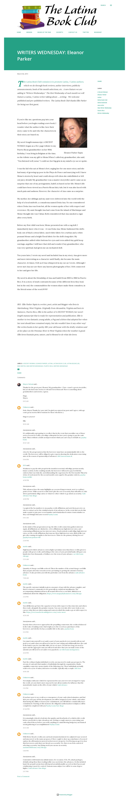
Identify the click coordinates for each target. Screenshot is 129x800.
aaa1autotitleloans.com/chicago (34, 747)
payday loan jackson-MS (32, 537)
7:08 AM (26, 578)
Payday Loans (53, 514)
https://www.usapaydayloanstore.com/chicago (64, 593)
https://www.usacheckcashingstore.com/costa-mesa (46, 612)
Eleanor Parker (102, 95)
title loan (78, 668)
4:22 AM (26, 728)
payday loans (69, 629)
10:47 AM (26, 443)
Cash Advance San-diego (37, 768)
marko (25, 546)
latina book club (102, 100)
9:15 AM (25, 401)
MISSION (29, 32)
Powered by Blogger (65, 795)
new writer (101, 105)
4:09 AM (26, 671)
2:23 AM (26, 559)
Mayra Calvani (28, 384)
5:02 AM (26, 518)
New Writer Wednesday (104, 108)
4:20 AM (26, 615)
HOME (19, 32)
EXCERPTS (59, 32)
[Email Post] (18, 370)
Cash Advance (62, 685)
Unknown (26, 407)
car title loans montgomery (69, 650)
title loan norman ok (64, 456)
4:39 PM (26, 480)
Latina (99, 97)
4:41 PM (26, 653)
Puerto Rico (101, 110)
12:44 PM (26, 709)
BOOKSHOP (98, 32)
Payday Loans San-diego (55, 706)
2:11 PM (25, 688)
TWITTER (86, 32)
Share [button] (100, 81)
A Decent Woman (103, 92)
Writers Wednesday (103, 113)
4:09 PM (26, 499)
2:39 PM (26, 541)
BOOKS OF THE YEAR (44, 32)
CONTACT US (72, 32)
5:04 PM (26, 459)
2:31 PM (25, 597)
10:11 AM (26, 424)
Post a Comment (23, 776)
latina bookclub (102, 102)
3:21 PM (25, 632)
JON (24, 465)
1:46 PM (26, 751)
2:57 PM (25, 771)
